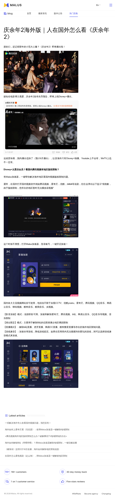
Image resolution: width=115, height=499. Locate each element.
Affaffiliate (76, 494)
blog (10, 13)
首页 (29, 13)
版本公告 (58, 13)
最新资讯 (42, 13)
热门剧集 (73, 13)
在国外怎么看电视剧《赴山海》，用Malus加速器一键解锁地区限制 (36, 455)
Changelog (106, 494)
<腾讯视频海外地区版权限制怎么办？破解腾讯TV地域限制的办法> (36, 436)
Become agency (91, 494)
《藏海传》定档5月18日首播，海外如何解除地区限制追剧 (32, 449)
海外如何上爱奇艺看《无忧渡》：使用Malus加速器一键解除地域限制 (37, 429)
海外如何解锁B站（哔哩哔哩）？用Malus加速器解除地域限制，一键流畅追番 (41, 442)
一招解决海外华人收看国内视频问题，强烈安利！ (28, 423)
